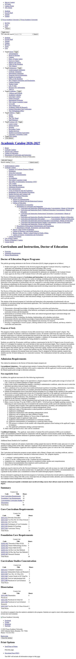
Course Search (9, 242)
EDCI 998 (4, 580)
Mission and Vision (15, 62)
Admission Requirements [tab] (12, 253)
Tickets (11, 116)
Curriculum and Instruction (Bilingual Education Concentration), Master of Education (47, 208)
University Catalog (14, 97)
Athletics (12, 113)
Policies (11, 176)
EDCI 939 (4, 526)
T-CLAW (12, 104)
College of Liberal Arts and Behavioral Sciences (28, 201)
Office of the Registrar (16, 79)
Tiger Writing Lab (14, 105)
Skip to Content (10, 2)
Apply (7, 25)
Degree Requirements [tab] (11, 255)
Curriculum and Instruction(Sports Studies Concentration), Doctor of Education (45, 222)
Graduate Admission (15, 72)
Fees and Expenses (15, 189)
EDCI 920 (4, 520)
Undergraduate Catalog (12, 166)
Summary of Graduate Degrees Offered (21, 169)
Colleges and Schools (15, 93)
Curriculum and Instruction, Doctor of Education (36, 224)
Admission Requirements (16, 187)
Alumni (7, 14)
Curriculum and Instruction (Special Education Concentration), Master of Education (47, 220)
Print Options (9, 138)
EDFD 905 (4, 548)
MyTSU (7, 23)
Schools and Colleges (11, 151)
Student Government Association (19, 133)
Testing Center (13, 84)
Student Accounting (15, 77)
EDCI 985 (4, 578)
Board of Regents (14, 55)
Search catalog (5, 162)
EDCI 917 (4, 570)
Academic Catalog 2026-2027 (20, 143)
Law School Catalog (11, 238)
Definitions (12, 171)
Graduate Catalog (10, 150)
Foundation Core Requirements (11, 498)
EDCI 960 (4, 576)
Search (8, 28)
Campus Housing (14, 82)
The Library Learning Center (18, 180)
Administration (13, 54)
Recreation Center (14, 129)
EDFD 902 (4, 543)
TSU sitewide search (7, 34)
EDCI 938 (4, 524)
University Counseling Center (18, 134)
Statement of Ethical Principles (18, 196)
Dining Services (14, 125)
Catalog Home (9, 6)
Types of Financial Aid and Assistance (21, 190)
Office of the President (16, 64)
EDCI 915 (4, 517)
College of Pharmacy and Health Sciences (26, 231)
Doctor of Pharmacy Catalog (14, 240)
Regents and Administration (17, 174)
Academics (12, 91)
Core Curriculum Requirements (11, 496)
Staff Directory (13, 120)
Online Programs (14, 98)
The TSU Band (13, 118)
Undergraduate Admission (17, 70)
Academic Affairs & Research (18, 107)
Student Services (14, 131)
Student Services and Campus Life (19, 194)
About (11, 52)
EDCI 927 (4, 572)
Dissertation (5, 502)
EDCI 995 (4, 600)
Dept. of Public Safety (16, 59)
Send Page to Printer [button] (11, 646)
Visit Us (11, 89)
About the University (15, 173)
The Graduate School (15, 185)
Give (6, 26)
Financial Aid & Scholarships (18, 75)
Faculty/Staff (9, 13)
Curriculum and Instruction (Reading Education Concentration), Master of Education (47, 217)
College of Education (11, 153)
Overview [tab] (8, 251)
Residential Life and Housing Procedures (21, 192)
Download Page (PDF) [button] (12, 653)
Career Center (13, 124)
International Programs (16, 100)
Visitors (7, 16)
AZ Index (8, 4)
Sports (11, 115)
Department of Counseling (25, 205)
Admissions (12, 68)
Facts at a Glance (14, 61)
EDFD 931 (4, 550)
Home (7, 148)
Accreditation (13, 178)
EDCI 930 (4, 574)
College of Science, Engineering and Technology (28, 235)
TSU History (13, 66)
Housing (11, 127)
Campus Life (13, 122)
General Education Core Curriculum (20, 109)
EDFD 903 (4, 545)
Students (7, 11)
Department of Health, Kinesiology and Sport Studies (33, 228)
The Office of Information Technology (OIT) (23, 182)
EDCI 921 (4, 522)
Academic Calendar (15, 95)
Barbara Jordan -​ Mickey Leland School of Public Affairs (30, 233)
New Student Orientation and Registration (22, 80)
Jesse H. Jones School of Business (23, 229)
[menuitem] (40, 59)
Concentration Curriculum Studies (11, 500)
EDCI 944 (4, 528)
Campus (11, 57)
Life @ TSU (13, 86)
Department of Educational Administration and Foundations (35, 226)
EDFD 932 (4, 552)
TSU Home (8, 8)
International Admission (16, 73)
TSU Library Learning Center (18, 102)
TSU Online (13, 136)
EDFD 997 (4, 554)
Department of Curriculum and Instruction (18, 155)
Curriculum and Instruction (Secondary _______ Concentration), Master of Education (47, 219)
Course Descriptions (15, 236)
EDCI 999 (4, 595)
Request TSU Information (17, 87)
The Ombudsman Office (16, 111)
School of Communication (21, 199)
